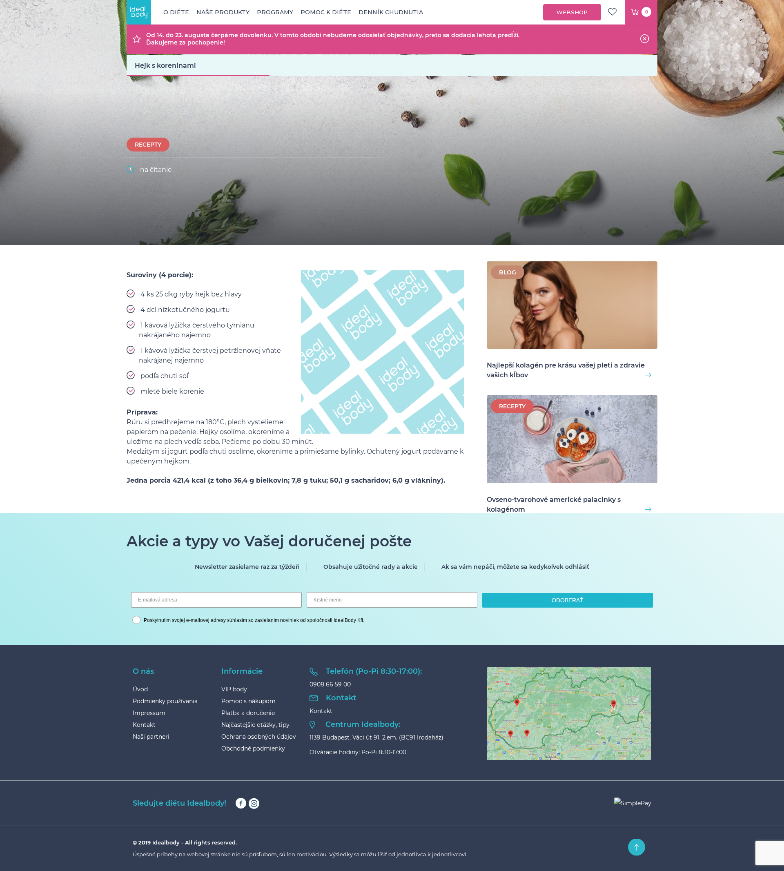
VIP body (234, 689)
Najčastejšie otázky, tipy (255, 724)
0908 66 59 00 (330, 684)
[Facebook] (241, 803)
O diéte (176, 12)
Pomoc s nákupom (248, 701)
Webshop (572, 12)
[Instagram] (253, 803)
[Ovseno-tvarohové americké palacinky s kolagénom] (572, 440)
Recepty (148, 144)
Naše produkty (222, 12)
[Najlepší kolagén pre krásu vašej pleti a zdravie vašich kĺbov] (572, 306)
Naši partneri (151, 736)
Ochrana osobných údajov (258, 736)
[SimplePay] (632, 803)
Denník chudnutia (391, 12)
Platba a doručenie (248, 713)
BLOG (507, 272)
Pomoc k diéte (326, 12)
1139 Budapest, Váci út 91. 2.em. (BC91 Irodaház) (376, 737)
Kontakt (144, 724)
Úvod (140, 689)
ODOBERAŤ (568, 600)
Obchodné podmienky (253, 748)
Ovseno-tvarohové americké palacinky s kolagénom (554, 504)
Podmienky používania (165, 701)
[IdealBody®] (139, 12)
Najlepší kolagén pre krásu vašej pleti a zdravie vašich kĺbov (566, 370)
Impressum (149, 713)
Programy (275, 12)
